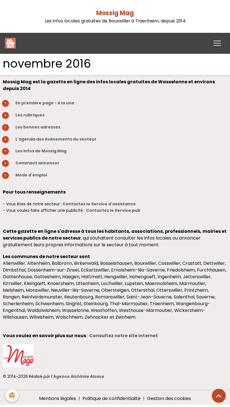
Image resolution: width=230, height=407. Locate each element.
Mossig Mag (115, 13)
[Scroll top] (219, 396)
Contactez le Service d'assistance (99, 204)
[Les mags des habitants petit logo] (18, 355)
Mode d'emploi (31, 175)
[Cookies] (12, 395)
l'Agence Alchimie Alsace (77, 376)
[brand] (11, 43)
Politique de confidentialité (111, 398)
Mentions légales (57, 398)
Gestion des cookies (169, 398)
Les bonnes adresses (37, 127)
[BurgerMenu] (217, 43)
